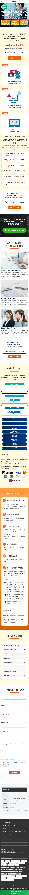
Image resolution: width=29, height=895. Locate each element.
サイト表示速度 (17, 873)
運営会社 (14, 885)
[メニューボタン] (1, 1)
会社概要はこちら (5, 810)
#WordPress (7, 861)
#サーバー (11, 863)
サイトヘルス (20, 871)
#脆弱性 (3, 869)
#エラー (18, 861)
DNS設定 (7, 869)
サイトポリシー (6, 844)
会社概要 (5, 838)
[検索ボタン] (27, 1)
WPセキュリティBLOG (8, 835)
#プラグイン (12, 867)
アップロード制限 (13, 871)
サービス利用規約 (14, 762)
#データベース (4, 865)
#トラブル (10, 865)
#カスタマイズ (24, 861)
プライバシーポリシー (16, 810)
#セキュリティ (17, 863)
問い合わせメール (5, 880)
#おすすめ (13, 861)
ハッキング (25, 875)
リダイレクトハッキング (11, 877)
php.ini (12, 869)
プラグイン (4, 877)
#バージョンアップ (5, 867)
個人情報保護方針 (6, 762)
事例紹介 (5, 828)
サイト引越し (4, 873)
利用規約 (25, 810)
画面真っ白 (12, 880)
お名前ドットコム (5, 871)
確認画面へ (14, 772)
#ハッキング (16, 865)
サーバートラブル (5, 875)
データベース (18, 875)
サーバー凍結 (12, 875)
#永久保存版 (22, 867)
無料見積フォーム (14, 58)
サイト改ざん (10, 873)
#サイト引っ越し (5, 863)
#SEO (3, 861)
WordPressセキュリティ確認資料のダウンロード (14, 832)
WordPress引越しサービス (9, 825)
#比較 (17, 867)
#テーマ (23, 863)
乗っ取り (19, 877)
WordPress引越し (18, 869)
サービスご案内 (6, 822)
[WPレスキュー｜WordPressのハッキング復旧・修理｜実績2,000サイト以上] (14, 1)
